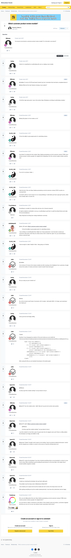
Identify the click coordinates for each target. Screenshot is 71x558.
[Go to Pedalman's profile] (12, 500)
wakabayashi (12, 223)
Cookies (35, 552)
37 (11, 397)
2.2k (12, 73)
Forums (4, 7)
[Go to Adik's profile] (12, 264)
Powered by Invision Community (35, 555)
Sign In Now (51, 531)
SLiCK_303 (12, 133)
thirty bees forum (6, 3)
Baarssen (12, 421)
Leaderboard (28, 7)
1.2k (12, 145)
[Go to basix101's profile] (12, 390)
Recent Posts (20, 7)
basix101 (12, 385)
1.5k (9, 50)
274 (13, 433)
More (40, 7)
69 (13, 217)
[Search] (68, 7)
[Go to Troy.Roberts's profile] (12, 210)
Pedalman (12, 495)
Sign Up (67, 2)
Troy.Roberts (12, 205)
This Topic (63, 7)
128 (13, 271)
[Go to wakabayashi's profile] (12, 228)
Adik (12, 259)
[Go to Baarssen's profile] (12, 426)
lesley (12, 61)
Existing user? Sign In (57, 2)
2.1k (12, 235)
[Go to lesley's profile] (12, 66)
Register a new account (20, 531)
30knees (19, 27)
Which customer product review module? (37, 226)
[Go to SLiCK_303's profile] (12, 138)
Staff (35, 7)
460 (13, 511)
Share (55, 28)
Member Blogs (11, 7)
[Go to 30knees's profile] (9, 28)
